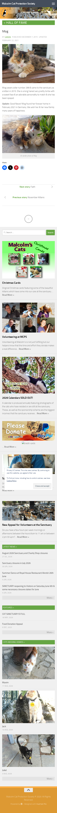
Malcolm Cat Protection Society (18, 3)
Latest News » (10, 547)
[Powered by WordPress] (22, 804)
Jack (4, 726)
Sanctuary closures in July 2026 (16, 563)
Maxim (5, 682)
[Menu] (53, 3)
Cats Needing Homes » (14, 642)
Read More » (8, 295)
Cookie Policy (12, 481)
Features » (8, 607)
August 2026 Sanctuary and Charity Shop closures (25, 553)
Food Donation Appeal (12, 624)
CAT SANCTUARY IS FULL (13, 614)
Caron (8, 37)
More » (50, 598)
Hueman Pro (41, 804)
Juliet (4, 770)
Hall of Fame (16, 23)
